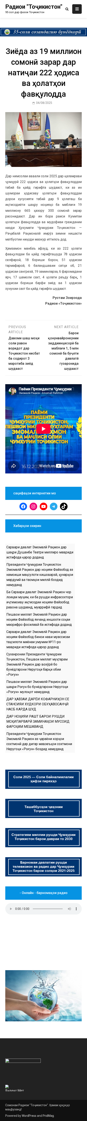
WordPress (29, 1115)
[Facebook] (23, 506)
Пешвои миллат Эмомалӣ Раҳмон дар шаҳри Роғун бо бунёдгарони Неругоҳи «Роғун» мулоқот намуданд (37, 687)
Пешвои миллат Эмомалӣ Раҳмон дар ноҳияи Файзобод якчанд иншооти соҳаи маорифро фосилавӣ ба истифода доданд (39, 619)
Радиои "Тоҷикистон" (33, 6)
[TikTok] (64, 506)
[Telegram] (53, 506)
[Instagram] (33, 506)
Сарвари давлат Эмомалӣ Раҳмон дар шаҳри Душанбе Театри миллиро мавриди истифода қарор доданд (39, 552)
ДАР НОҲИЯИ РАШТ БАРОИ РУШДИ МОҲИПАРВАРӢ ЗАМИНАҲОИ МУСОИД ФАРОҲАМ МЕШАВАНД (37, 721)
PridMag (48, 1115)
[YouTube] (43, 506)
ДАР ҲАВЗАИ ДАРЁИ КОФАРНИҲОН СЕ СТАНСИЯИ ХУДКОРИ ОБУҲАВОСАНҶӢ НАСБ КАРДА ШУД (37, 704)
